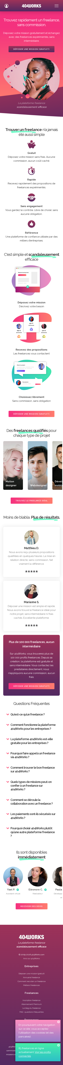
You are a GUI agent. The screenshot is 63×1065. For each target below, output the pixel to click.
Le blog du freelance (31, 1008)
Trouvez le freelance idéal (32, 501)
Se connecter (6, 4)
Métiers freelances (31, 985)
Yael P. (11, 889)
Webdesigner (38, 485)
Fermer (58, 1022)
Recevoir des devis (32, 906)
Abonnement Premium (31, 1004)
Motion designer (11, 483)
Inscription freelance (31, 1000)
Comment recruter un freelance (32, 981)
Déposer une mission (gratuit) (31, 49)
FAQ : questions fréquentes (32, 1012)
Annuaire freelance (31, 977)
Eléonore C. (36, 889)
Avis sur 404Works (31, 958)
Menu (56, 4)
